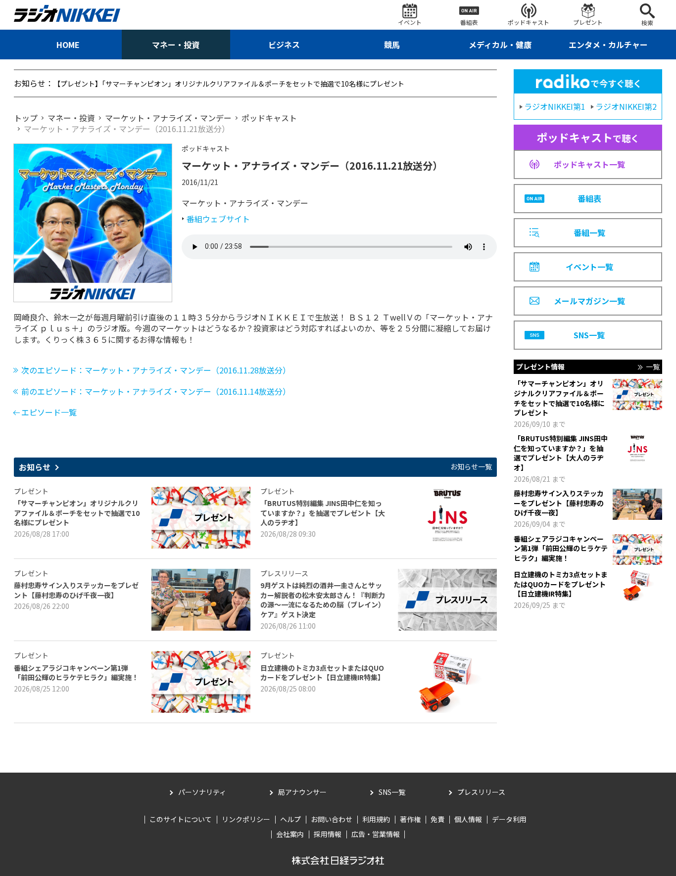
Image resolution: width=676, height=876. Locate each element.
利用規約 (376, 819)
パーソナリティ (202, 792)
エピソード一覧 (49, 412)
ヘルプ (290, 819)
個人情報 (468, 819)
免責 (437, 819)
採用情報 (327, 834)
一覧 (653, 366)
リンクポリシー (246, 819)
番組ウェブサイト (218, 219)
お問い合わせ (331, 819)
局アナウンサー (302, 792)
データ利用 (509, 819)
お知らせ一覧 (471, 466)
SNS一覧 (392, 792)
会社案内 (290, 834)
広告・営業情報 (375, 834)
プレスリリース (481, 792)
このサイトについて (180, 819)
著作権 (410, 819)
